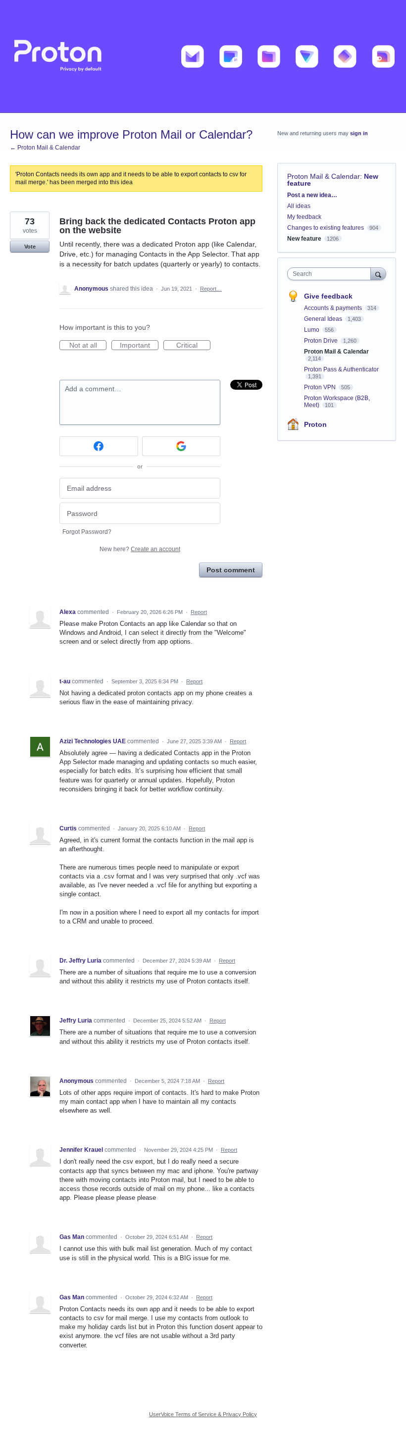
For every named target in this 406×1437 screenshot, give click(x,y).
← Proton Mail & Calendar (45, 147)
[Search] (378, 273)
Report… (211, 289)
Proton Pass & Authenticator (341, 369)
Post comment (230, 570)
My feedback (304, 216)
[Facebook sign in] (98, 446)
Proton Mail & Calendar (323, 176)
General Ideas (324, 318)
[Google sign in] (181, 446)
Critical (193, 345)
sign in (359, 133)
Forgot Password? (86, 531)
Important (139, 345)
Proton (315, 424)
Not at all (87, 345)
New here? (140, 549)
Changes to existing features (325, 227)
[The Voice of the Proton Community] (203, 56)
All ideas (298, 206)
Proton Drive (321, 340)
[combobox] (331, 273)
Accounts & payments (333, 308)
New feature (304, 238)
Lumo (312, 329)
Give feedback (328, 296)
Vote (30, 247)
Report (199, 612)
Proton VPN (320, 387)
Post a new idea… (312, 195)
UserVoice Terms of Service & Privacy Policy (203, 1414)
